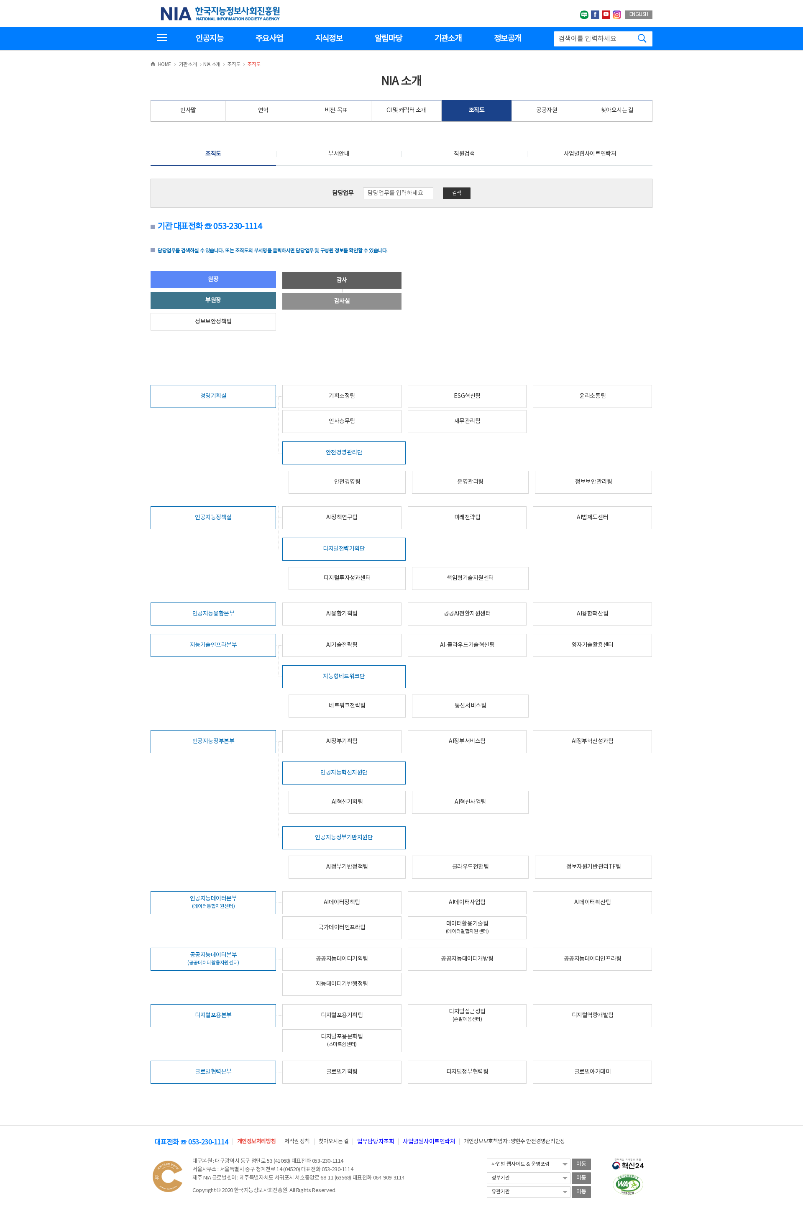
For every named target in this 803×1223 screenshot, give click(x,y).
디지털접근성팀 (467, 1015)
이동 (581, 1164)
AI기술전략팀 (342, 645)
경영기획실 (213, 396)
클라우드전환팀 (470, 867)
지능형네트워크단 (344, 676)
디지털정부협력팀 (467, 1072)
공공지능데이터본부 (213, 959)
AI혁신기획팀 (347, 802)
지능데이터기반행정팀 (342, 984)
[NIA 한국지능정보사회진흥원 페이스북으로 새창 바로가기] (595, 14)
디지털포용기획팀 (342, 1015)
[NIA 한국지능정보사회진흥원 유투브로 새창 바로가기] (606, 14)
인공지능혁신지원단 (344, 772)
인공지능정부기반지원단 (344, 837)
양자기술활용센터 (593, 645)
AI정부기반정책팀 (347, 867)
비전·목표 (336, 110)
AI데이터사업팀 (467, 902)
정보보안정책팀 (213, 321)
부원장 (213, 300)
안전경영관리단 (344, 452)
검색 (457, 193)
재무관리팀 (467, 421)
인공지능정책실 (213, 517)
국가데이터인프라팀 (342, 927)
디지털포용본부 (213, 1015)
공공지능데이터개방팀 (467, 959)
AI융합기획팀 (342, 613)
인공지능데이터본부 (213, 902)
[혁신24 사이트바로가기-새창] (628, 1161)
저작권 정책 (296, 1141)
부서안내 (338, 154)
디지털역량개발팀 (593, 1015)
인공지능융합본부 (213, 613)
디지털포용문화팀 (342, 1040)
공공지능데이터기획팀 (342, 959)
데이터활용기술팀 (467, 927)
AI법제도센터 (592, 517)
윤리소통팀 (592, 396)
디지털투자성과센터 (347, 578)
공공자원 (546, 110)
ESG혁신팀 (467, 396)
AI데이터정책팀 (342, 902)
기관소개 (448, 38)
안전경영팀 (347, 482)
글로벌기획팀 (342, 1072)
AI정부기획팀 (342, 741)
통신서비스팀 (470, 706)
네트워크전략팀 (347, 706)
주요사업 (269, 38)
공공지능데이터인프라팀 (592, 959)
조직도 (477, 110)
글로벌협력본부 (213, 1072)
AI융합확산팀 (592, 613)
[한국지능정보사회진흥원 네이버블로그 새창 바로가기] (584, 14)
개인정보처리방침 (256, 1141)
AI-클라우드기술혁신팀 (467, 645)
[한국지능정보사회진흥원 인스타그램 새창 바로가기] (617, 14)
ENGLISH (638, 14)
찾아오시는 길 (617, 110)
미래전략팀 (467, 517)
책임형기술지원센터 (470, 578)
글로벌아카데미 (592, 1072)
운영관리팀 (470, 482)
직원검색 (464, 154)
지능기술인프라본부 (213, 645)
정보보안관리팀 (593, 482)
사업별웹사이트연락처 (590, 154)
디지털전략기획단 (344, 549)
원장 (213, 279)
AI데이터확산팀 (592, 902)
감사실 (342, 301)
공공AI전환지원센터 (467, 613)
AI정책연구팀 (342, 517)
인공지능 (209, 38)
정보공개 (507, 38)
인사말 (188, 110)
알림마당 (388, 38)
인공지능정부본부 (213, 741)
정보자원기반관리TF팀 (593, 867)
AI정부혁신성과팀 (593, 741)
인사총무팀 (342, 421)
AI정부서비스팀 (467, 741)
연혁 (263, 110)
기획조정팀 (342, 396)
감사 (342, 280)
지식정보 (329, 38)
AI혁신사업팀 (470, 802)
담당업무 (342, 193)
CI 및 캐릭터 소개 (406, 110)
